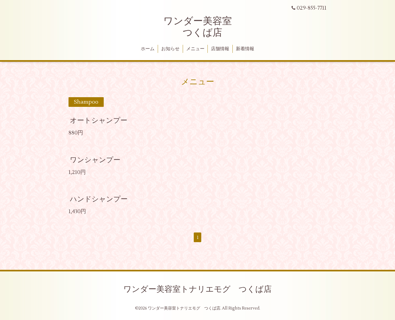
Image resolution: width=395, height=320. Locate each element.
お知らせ (170, 49)
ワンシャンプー (95, 159)
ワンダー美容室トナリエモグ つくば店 (197, 289)
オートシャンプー (98, 120)
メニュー (195, 49)
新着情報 (245, 49)
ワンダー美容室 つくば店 (197, 27)
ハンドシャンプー (99, 199)
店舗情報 (220, 49)
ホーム (148, 49)
